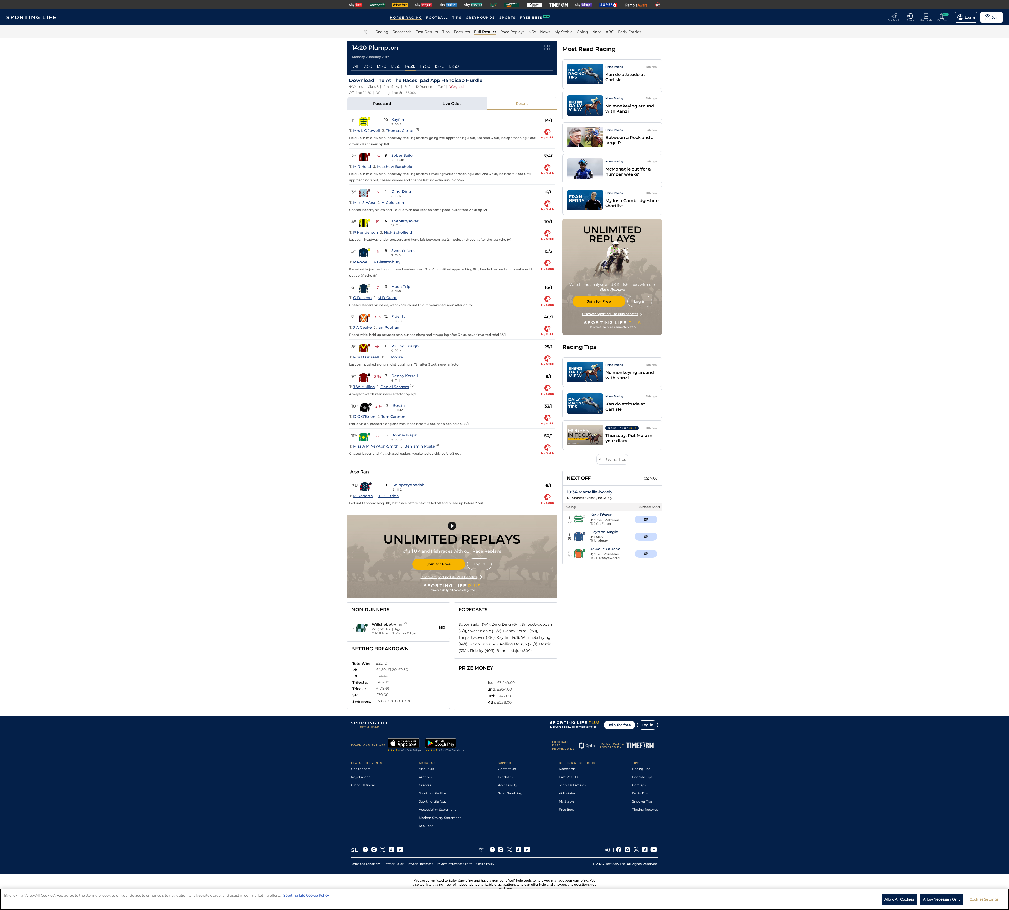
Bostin (399, 405)
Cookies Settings (984, 899)
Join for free (619, 725)
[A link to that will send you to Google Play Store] (444, 745)
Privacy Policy (394, 864)
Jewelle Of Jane (605, 549)
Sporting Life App (432, 801)
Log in (479, 564)
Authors (425, 777)
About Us (426, 769)
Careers (425, 785)
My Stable (566, 801)
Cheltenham (361, 769)
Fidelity (398, 316)
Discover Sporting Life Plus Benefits (449, 577)
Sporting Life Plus (432, 793)
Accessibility (507, 785)
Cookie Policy (485, 864)
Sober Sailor (402, 155)
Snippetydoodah (409, 484)
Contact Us (507, 769)
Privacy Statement (420, 864)
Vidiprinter (567, 793)
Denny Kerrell (404, 375)
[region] (504, 899)
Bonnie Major (404, 435)
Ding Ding (401, 191)
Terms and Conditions (365, 864)
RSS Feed (426, 826)
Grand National (363, 785)
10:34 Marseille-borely (589, 492)
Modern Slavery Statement (440, 818)
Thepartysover (405, 221)
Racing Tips (641, 769)
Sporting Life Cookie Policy (306, 895)
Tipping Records (645, 809)
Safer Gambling (510, 793)
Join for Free (439, 564)
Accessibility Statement (437, 809)
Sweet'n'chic (403, 250)
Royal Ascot (360, 777)
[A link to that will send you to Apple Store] (404, 745)
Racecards (567, 769)
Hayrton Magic (604, 531)
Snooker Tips (642, 801)
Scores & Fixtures (572, 785)
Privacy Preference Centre (454, 864)
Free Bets (566, 809)
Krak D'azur (601, 514)
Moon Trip (400, 286)
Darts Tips (640, 793)
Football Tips (642, 777)
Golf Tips (639, 785)
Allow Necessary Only (941, 899)
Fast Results (568, 777)
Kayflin (397, 119)
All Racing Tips (612, 459)
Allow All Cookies (899, 899)
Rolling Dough (405, 346)
